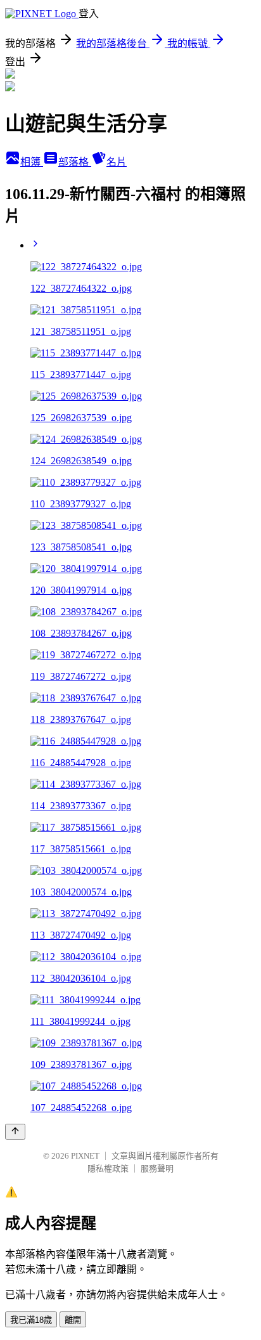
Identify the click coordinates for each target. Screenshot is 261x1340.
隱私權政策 (108, 1168)
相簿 (31, 162)
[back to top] (15, 1132)
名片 (116, 162)
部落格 (74, 162)
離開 (73, 1320)
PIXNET (85, 1156)
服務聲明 (157, 1168)
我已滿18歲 (31, 1320)
